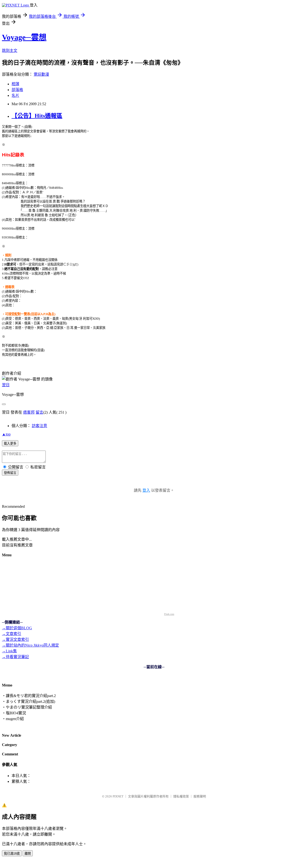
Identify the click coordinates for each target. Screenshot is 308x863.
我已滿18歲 (12, 853)
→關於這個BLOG (17, 628)
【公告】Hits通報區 (37, 116)
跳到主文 (9, 51)
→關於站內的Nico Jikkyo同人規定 (30, 645)
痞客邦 (29, 412)
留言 (39, 412)
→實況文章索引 (15, 639)
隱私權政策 (181, 796)
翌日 (6, 385)
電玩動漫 (41, 74)
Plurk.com (169, 614)
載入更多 (10, 443)
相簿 (15, 84)
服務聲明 (199, 796)
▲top (6, 434)
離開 (28, 853)
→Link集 (9, 651)
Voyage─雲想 (24, 37)
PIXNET (118, 796)
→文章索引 (11, 634)
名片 (15, 95)
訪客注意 (39, 426)
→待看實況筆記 (15, 657)
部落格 (17, 90)
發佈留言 (10, 473)
